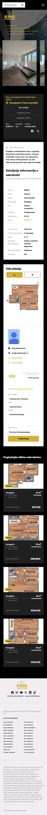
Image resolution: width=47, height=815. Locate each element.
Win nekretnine (28, 736)
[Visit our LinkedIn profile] (30, 692)
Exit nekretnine (28, 739)
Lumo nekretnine (29, 752)
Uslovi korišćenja (32, 696)
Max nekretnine (28, 741)
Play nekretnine (8, 741)
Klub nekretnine (8, 733)
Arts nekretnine (8, 747)
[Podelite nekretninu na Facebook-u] (33, 131)
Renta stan (6, 750)
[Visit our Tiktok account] (34, 692)
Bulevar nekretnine (29, 728)
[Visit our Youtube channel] (21, 692)
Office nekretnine (8, 730)
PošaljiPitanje (23, 439)
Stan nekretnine (8, 739)
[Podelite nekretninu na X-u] (38, 131)
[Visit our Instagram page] (17, 692)
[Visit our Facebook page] (12, 692)
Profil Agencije (33, 378)
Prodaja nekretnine (9, 752)
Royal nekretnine (8, 728)
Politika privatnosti (15, 696)
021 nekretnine (7, 725)
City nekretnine (28, 722)
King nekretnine (8, 744)
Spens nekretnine (8, 736)
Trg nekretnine (28, 744)
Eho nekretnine (28, 733)
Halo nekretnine (29, 730)
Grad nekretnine (8, 722)
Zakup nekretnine (29, 750)
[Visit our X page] (25, 692)
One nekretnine (28, 747)
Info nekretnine (28, 725)
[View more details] (14, 275)
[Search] (22, 5)
